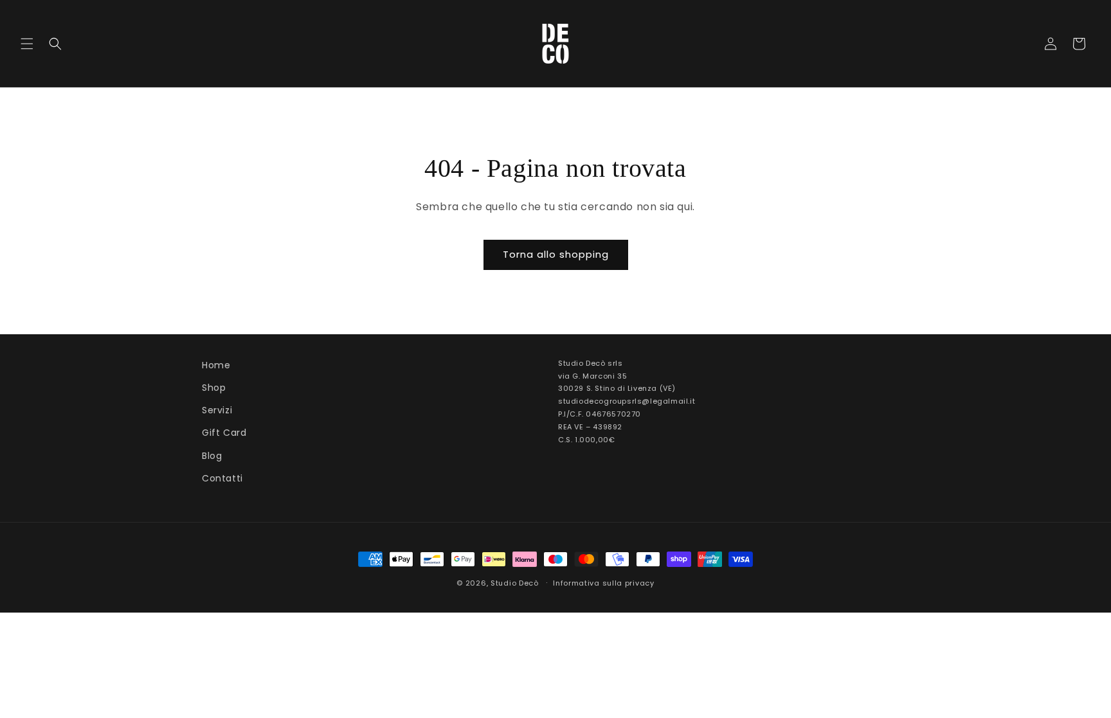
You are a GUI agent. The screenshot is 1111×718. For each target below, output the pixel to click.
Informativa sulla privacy (604, 583)
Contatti (222, 478)
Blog (212, 455)
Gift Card (224, 432)
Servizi (217, 410)
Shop (214, 387)
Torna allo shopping (556, 254)
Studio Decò (515, 583)
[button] (27, 44)
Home (216, 365)
